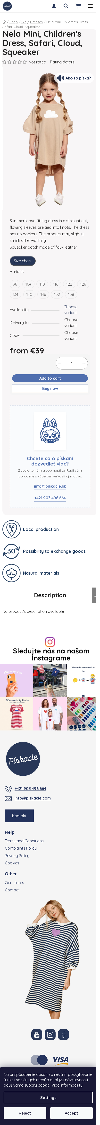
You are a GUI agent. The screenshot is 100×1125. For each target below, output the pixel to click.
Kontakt (19, 815)
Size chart (23, 260)
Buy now (50, 388)
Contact (12, 890)
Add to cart (50, 378)
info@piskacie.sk (50, 486)
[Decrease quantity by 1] (59, 363)
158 (71, 294)
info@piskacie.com (33, 798)
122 (69, 284)
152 (57, 294)
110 (42, 284)
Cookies (12, 863)
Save (18, 402)
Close (33, 402)
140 (29, 294)
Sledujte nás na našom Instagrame (51, 654)
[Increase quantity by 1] (84, 363)
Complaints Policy (21, 848)
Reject (25, 1113)
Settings (48, 1097)
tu (81, 1085)
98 (15, 284)
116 (55, 284)
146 (43, 294)
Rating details (62, 62)
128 (83, 284)
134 (15, 294)
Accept (71, 1113)
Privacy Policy (17, 855)
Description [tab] (50, 595)
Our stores (14, 882)
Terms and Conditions (24, 840)
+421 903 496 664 (50, 497)
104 (28, 284)
